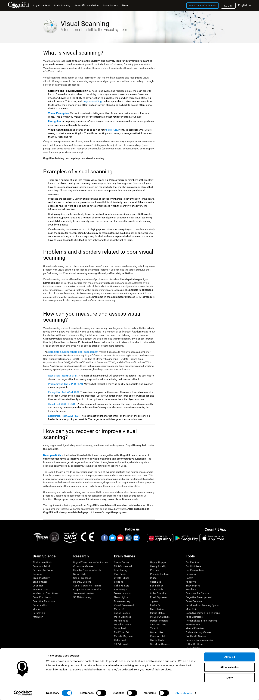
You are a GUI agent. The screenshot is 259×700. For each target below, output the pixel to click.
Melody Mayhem (123, 636)
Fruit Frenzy (121, 570)
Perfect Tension (159, 620)
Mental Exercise (195, 628)
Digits (153, 577)
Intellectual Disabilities (45, 593)
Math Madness (122, 616)
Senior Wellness (82, 577)
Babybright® (193, 585)
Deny (229, 677)
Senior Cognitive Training (87, 585)
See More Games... (160, 644)
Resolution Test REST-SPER (63, 375)
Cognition (38, 585)
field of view (112, 129)
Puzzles (154, 570)
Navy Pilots (79, 574)
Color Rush (120, 640)
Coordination (40, 605)
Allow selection (229, 667)
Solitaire (118, 581)
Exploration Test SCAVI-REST (63, 415)
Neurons (37, 574)
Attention (38, 616)
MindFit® (191, 581)
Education (191, 574)
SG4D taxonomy (82, 597)
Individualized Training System (203, 605)
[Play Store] (187, 538)
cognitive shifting (92, 101)
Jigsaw (154, 601)
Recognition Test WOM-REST (63, 392)
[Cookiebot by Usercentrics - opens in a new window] (22, 693)
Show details (183, 693)
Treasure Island (122, 593)
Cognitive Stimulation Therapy (203, 612)
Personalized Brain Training (201, 620)
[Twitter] (112, 537)
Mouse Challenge (159, 616)
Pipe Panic (120, 574)
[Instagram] (128, 537)
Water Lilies (156, 632)
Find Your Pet (121, 632)
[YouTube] (120, 537)
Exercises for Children (198, 593)
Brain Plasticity (41, 577)
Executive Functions (44, 601)
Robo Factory (121, 585)
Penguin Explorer (159, 574)
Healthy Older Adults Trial (87, 570)
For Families (192, 562)
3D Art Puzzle (121, 644)
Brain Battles (193, 647)
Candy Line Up (158, 566)
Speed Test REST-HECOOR (62, 404)
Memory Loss (40, 589)
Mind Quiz (191, 609)
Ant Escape (120, 589)
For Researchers (195, 570)
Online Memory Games (198, 632)
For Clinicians (193, 566)
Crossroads (156, 589)
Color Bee (155, 581)
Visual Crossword (124, 605)
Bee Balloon (157, 585)
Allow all (229, 656)
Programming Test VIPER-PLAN (65, 383)
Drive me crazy (122, 601)
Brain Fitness (40, 581)
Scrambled (120, 628)
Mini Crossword (123, 566)
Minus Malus (157, 612)
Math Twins (157, 609)
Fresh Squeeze (158, 597)
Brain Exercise (194, 601)
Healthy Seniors (82, 581)
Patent (189, 577)
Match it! (119, 609)
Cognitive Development (199, 597)
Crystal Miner (121, 577)
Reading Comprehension (200, 640)
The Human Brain (42, 562)
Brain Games (193, 624)
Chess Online (121, 562)
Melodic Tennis (122, 624)
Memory (37, 609)
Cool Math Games (196, 636)
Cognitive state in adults (87, 589)
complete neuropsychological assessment (73, 351)
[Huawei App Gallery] (160, 538)
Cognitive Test (41, 5)
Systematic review (83, 593)
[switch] (101, 693)
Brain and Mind (41, 566)
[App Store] (213, 538)
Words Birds (157, 640)
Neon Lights (121, 597)
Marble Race (121, 620)
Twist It (154, 628)
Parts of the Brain (43, 570)
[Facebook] (104, 537)
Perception (39, 612)
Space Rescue (122, 612)
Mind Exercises (194, 616)
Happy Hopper (158, 562)
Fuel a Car (156, 605)
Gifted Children (194, 644)
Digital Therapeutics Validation (90, 562)
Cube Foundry (158, 593)
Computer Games (83, 566)
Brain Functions (42, 597)
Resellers (191, 589)
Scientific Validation (87, 5)
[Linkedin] (136, 537)
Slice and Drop (158, 624)
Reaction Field (158, 636)
